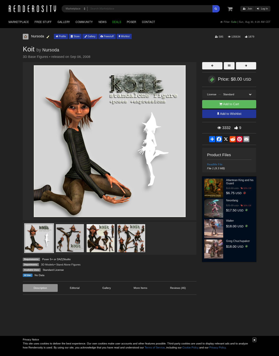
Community (84, 22)
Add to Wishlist (230, 114)
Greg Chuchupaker (238, 241)
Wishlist (125, 36)
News (102, 22)
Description (40, 287)
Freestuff (108, 36)
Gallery (64, 22)
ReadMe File (214, 164)
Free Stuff (43, 22)
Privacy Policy (217, 347)
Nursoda (50, 49)
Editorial (75, 287)
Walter (230, 220)
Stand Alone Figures (68, 264)
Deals (116, 22)
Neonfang (232, 200)
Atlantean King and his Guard (240, 181)
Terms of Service (155, 347)
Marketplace (19, 22)
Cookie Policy (190, 347)
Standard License (53, 269)
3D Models (47, 264)
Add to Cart (230, 104)
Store (76, 36)
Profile (62, 36)
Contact (148, 22)
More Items (140, 287)
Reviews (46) (178, 287)
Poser (131, 22)
